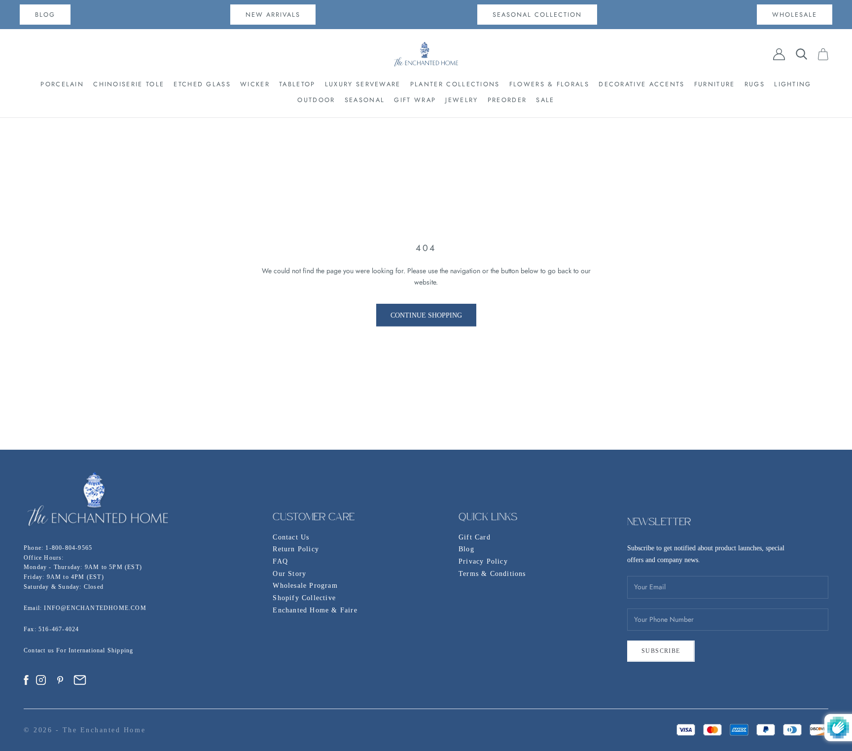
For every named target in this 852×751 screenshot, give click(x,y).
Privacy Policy (483, 561)
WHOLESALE (794, 14)
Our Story (289, 573)
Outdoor (316, 100)
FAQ (280, 561)
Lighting (792, 84)
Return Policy (296, 549)
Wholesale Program (305, 585)
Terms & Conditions (492, 573)
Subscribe (660, 650)
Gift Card (475, 537)
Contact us (40, 650)
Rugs (755, 84)
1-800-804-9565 (68, 547)
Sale (545, 100)
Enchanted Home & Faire (315, 610)
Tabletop (297, 84)
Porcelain (62, 84)
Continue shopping (426, 315)
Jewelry (461, 100)
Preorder (507, 100)
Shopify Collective (304, 598)
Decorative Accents (641, 84)
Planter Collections (455, 84)
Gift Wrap (415, 100)
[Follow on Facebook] (26, 680)
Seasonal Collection (537, 14)
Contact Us (291, 537)
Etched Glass (202, 84)
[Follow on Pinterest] (60, 680)
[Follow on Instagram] (41, 680)
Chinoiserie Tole (128, 84)
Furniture (714, 84)
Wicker (255, 84)
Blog (466, 549)
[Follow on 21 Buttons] (80, 680)
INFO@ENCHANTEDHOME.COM (95, 608)
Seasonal (365, 100)
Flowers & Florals (549, 84)
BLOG (45, 14)
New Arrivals (273, 14)
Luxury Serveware (363, 84)
